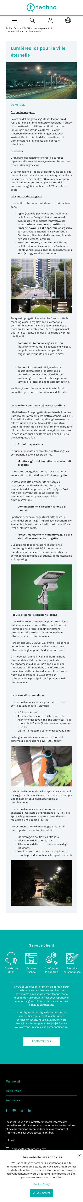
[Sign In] (50, 20)
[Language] (68, 20)
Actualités (20, 28)
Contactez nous (41, 1041)
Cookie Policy (41, 1184)
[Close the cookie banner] (79, 1155)
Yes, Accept (43, 1193)
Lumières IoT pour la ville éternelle (23, 31)
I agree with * (28, 1149)
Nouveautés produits (39, 28)
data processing (35, 1149)
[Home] (41, 7)
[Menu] (15, 20)
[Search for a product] (33, 20)
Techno (9, 28)
